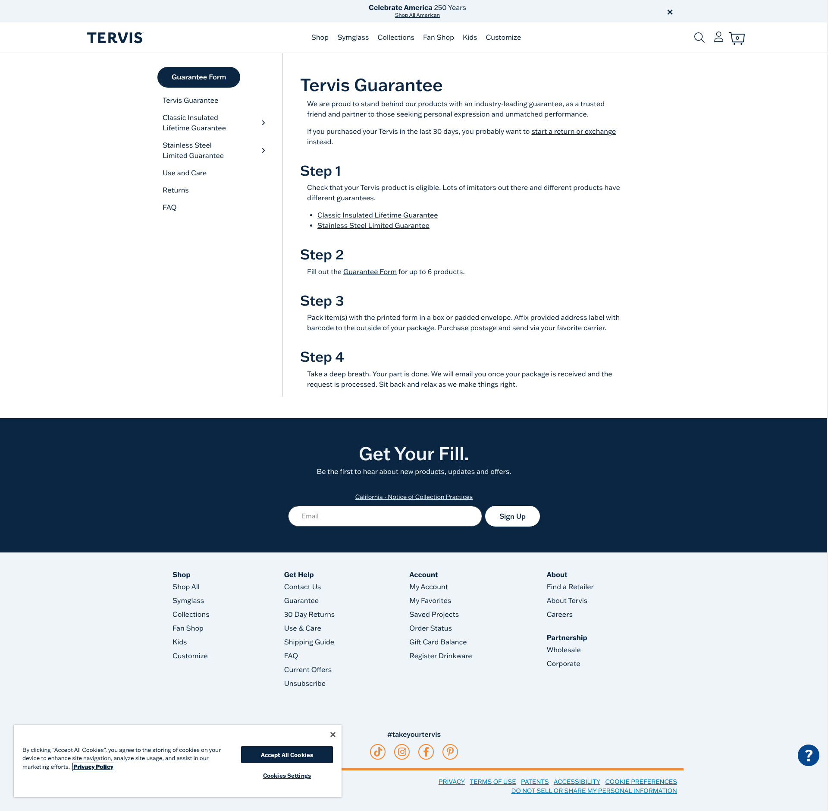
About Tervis (567, 600)
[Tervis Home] (114, 37)
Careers (560, 614)
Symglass (353, 37)
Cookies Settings (287, 775)
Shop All (186, 587)
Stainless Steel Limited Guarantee (193, 150)
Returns (176, 190)
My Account (428, 587)
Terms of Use (493, 782)
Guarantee (301, 600)
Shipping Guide (309, 642)
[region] (178, 761)
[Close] (333, 734)
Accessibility (577, 782)
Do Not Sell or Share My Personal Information (594, 791)
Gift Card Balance (438, 642)
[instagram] (402, 752)
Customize (503, 37)
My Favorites (430, 600)
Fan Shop (438, 37)
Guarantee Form (199, 77)
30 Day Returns (309, 614)
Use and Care (185, 173)
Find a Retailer (570, 587)
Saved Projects (434, 614)
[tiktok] (378, 752)
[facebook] (426, 752)
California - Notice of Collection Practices (414, 497)
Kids (470, 37)
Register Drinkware (440, 656)
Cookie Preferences (641, 782)
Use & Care (302, 628)
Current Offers (308, 670)
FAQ (170, 207)
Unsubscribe (305, 683)
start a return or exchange (573, 131)
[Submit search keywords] (699, 37)
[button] (512, 11)
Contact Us (302, 587)
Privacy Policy (93, 767)
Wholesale (564, 650)
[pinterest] (450, 752)
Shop (320, 37)
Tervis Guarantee (190, 100)
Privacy (452, 782)
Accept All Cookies (287, 754)
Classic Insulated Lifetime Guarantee (194, 123)
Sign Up (512, 516)
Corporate (563, 664)
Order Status (430, 628)
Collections (395, 37)
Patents (535, 782)
